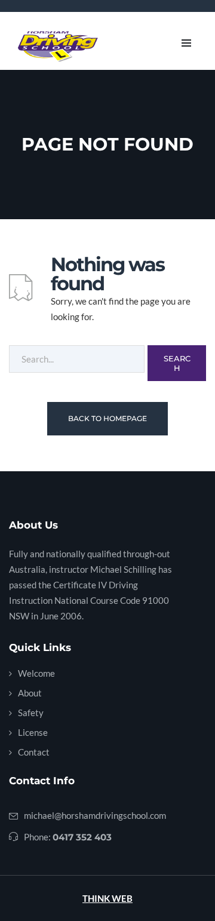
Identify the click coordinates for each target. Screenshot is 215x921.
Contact (34, 752)
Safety (31, 712)
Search (177, 363)
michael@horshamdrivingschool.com (95, 815)
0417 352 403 (82, 837)
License (33, 732)
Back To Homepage (107, 418)
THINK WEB (107, 898)
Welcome (36, 673)
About (30, 692)
